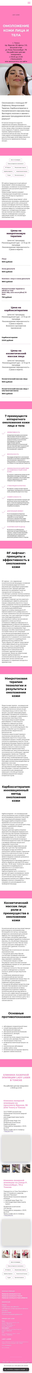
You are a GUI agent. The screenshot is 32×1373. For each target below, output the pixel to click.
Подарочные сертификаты (10, 1306)
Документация (6, 1312)
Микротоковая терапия (20, 167)
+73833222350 (9, 1330)
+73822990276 (8, 1215)
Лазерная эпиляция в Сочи (11, 1294)
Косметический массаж (21, 171)
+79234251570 (16, 59)
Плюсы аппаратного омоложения (15, 163)
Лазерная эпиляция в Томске (12, 1296)
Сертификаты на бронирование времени (15, 1308)
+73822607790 (8, 1131)
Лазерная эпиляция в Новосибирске (14, 1298)
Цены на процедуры (15, 159)
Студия (9, 175)
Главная (4, 1305)
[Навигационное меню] (29, 3)
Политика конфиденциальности (12, 1314)
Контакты (5, 1310)
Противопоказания (19, 175)
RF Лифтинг (8, 167)
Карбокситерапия (8, 171)
